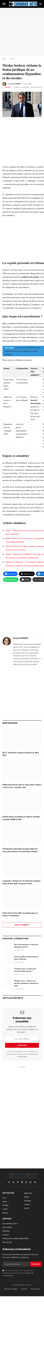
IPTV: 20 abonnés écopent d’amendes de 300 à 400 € (20, 754)
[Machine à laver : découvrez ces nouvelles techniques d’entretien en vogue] (7, 983)
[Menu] (4, 4)
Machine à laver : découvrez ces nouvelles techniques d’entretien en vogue (26, 983)
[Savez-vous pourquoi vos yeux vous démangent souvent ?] (7, 947)
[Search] (40, 4)
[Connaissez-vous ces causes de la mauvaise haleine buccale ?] (7, 971)
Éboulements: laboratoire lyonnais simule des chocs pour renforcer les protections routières (20, 850)
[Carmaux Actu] (23, 4)
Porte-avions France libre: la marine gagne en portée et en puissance (20, 914)
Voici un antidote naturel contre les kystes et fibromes (26, 957)
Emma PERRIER (15, 84)
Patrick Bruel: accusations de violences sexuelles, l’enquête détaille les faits (21, 818)
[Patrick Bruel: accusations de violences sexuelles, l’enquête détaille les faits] (22, 802)
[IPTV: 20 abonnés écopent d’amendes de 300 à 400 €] (22, 738)
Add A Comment (22, 925)
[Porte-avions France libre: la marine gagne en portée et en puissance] (22, 899)
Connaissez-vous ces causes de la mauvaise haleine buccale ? (25, 969)
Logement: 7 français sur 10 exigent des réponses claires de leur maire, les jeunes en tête (21, 882)
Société (8, 87)
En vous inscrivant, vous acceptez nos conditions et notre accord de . (22, 1054)
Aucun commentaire (22, 87)
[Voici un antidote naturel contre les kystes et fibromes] (7, 959)
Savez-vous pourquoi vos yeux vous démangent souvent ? (26, 945)
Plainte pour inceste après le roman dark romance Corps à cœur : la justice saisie (21, 786)
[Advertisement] (22, 31)
